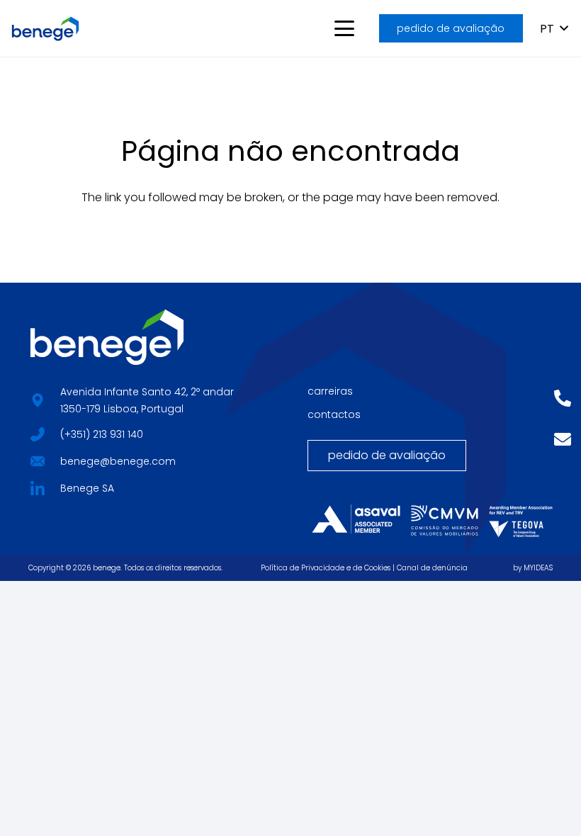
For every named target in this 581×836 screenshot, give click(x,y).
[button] (344, 28)
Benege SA (87, 488)
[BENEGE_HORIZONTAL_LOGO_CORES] (45, 28)
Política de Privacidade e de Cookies (325, 568)
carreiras (330, 391)
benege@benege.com (118, 461)
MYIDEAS (538, 568)
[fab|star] (37, 433)
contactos (334, 414)
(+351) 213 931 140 (101, 434)
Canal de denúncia (432, 568)
